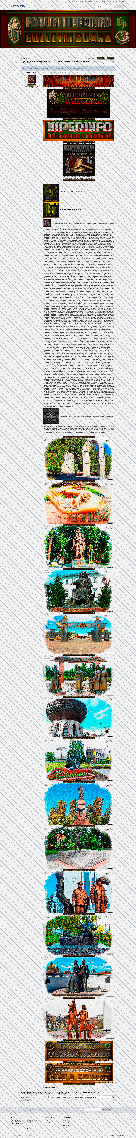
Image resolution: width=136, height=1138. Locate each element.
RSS (114, 50)
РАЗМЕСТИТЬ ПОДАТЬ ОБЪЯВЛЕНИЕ (70, 210)
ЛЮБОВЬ (47, 1124)
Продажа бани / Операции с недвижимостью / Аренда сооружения (50, 62)
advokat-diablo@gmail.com (18, 1123)
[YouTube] (40, 1109)
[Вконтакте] (27, 1109)
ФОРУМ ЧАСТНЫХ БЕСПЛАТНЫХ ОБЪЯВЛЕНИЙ (32, 61)
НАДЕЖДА (48, 1122)
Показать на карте (31, 1128)
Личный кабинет (86, 6)
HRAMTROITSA (31, 72)
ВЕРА (46, 1120)
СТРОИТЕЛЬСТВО (81, 143)
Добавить (120, 6)
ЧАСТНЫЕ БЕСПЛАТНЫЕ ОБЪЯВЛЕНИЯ (71, 191)
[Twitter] (33, 1109)
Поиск (111, 50)
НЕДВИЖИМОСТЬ (70, 143)
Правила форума (105, 50)
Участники (97, 50)
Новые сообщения (89, 50)
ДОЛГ (46, 1125)
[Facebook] (30, 1109)
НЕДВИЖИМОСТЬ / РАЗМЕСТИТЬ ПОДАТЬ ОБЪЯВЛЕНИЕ (57, 61)
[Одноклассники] (37, 1109)
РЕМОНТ (89, 143)
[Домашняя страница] (52, 1087)
